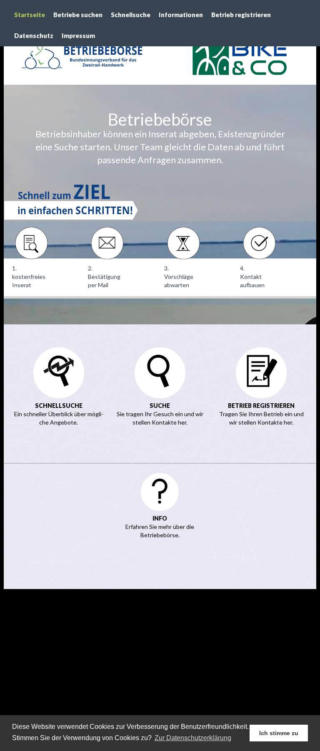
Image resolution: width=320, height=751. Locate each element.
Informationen (181, 14)
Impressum (78, 35)
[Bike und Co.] (238, 54)
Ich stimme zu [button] (278, 733)
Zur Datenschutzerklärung (193, 737)
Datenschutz (33, 35)
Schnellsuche (130, 14)
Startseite (29, 14)
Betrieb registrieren (241, 14)
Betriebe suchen (77, 14)
